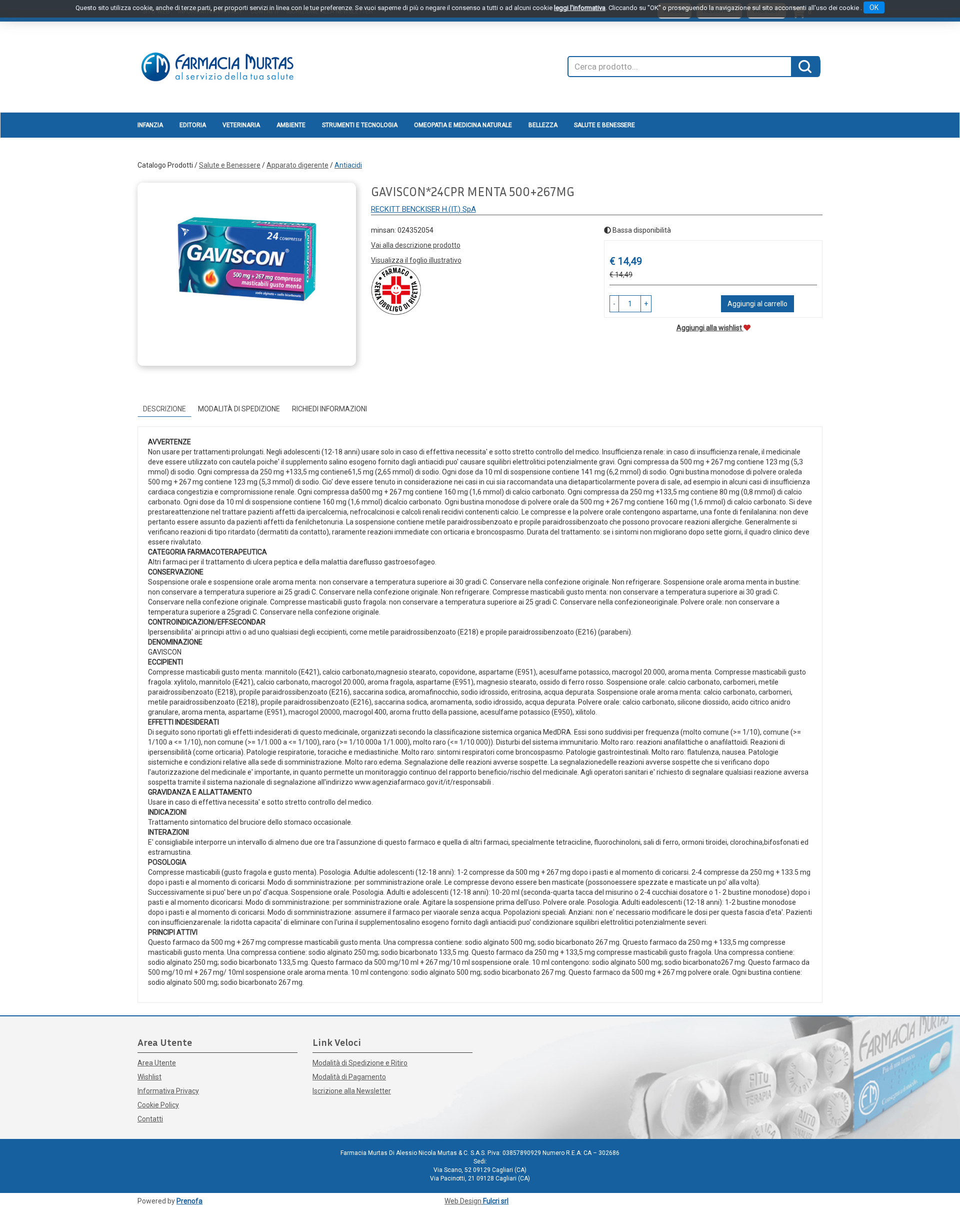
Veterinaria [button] (241, 125)
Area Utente (157, 1063)
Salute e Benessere (229, 165)
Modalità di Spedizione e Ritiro (360, 1063)
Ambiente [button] (291, 125)
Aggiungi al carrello (758, 304)
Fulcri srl (495, 1201)
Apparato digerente (297, 165)
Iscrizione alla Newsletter (351, 1091)
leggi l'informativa (580, 8)
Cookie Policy (158, 1105)
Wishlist (150, 1077)
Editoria (193, 125)
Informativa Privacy (168, 1091)
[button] (614, 303)
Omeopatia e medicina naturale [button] (463, 125)
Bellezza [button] (543, 125)
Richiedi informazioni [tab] (329, 409)
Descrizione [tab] (164, 409)
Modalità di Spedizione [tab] (239, 409)
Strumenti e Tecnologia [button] (360, 125)
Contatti (150, 1119)
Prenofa (189, 1201)
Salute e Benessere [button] (604, 125)
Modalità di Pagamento (349, 1077)
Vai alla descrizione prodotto (415, 245)
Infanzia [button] (150, 125)
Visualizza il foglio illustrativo (416, 260)
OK (874, 8)
